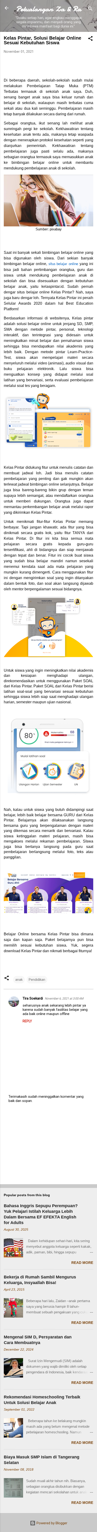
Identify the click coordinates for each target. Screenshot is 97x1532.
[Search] (90, 9)
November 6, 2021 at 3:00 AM (64, 998)
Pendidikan (37, 980)
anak (19, 980)
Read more (82, 1263)
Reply (27, 1021)
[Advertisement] (48, 1144)
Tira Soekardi (33, 998)
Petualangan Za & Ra (48, 9)
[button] (90, 39)
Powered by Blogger (51, 1523)
